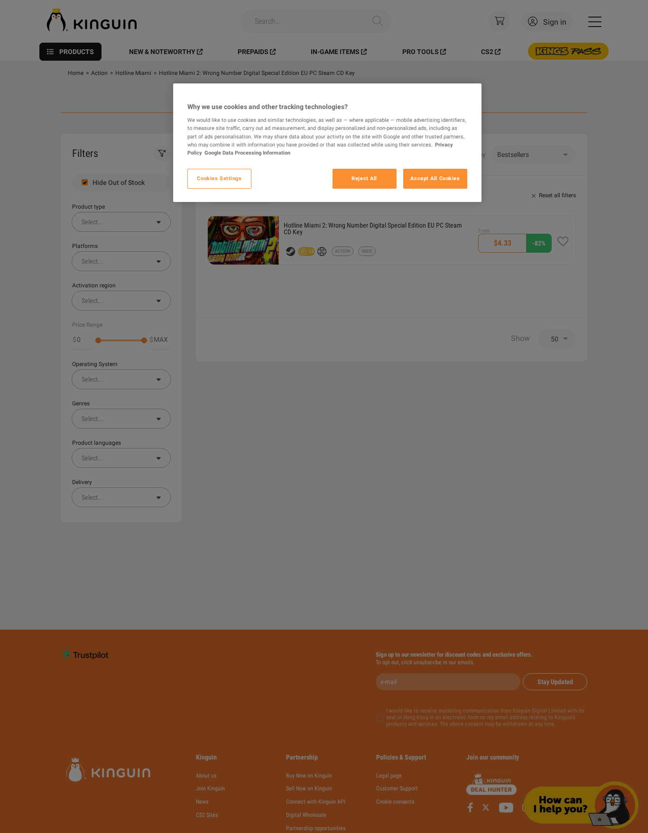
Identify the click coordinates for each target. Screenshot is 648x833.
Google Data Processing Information (247, 152)
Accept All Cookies (435, 178)
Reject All (364, 178)
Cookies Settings (219, 178)
